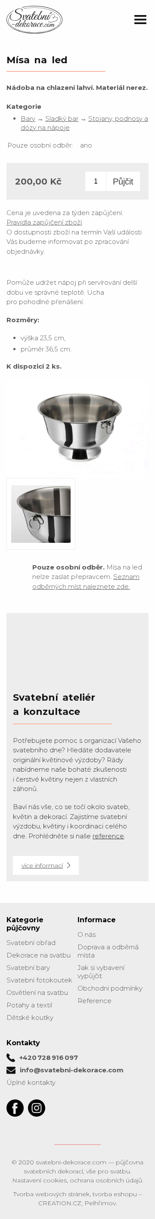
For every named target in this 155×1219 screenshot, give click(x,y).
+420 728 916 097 (48, 1057)
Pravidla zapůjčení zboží (44, 222)
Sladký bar (61, 118)
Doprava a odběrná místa (108, 951)
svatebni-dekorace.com (71, 1162)
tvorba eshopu (115, 1194)
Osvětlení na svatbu (37, 992)
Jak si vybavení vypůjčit (101, 972)
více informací (42, 865)
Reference (95, 1001)
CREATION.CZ (59, 1203)
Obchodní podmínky (110, 988)
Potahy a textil (29, 1005)
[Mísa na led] (77, 474)
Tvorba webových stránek (51, 1194)
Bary (28, 118)
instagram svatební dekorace (36, 1108)
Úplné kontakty (31, 1082)
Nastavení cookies (39, 1180)
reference (108, 836)
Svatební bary (28, 968)
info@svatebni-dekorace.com (72, 1070)
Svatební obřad (31, 943)
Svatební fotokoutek (39, 980)
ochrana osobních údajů (106, 1180)
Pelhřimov (100, 1203)
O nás (87, 934)
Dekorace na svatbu (38, 955)
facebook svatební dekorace (15, 1108)
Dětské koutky (29, 1017)
